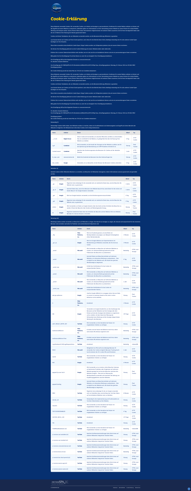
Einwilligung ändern (56, 116)
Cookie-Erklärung (81, 96)
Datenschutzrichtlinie (69, 100)
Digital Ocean (67, 138)
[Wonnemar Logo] (56, 3)
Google (66, 163)
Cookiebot (86, 118)
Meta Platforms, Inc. (80, 235)
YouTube (79, 323)
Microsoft (80, 250)
